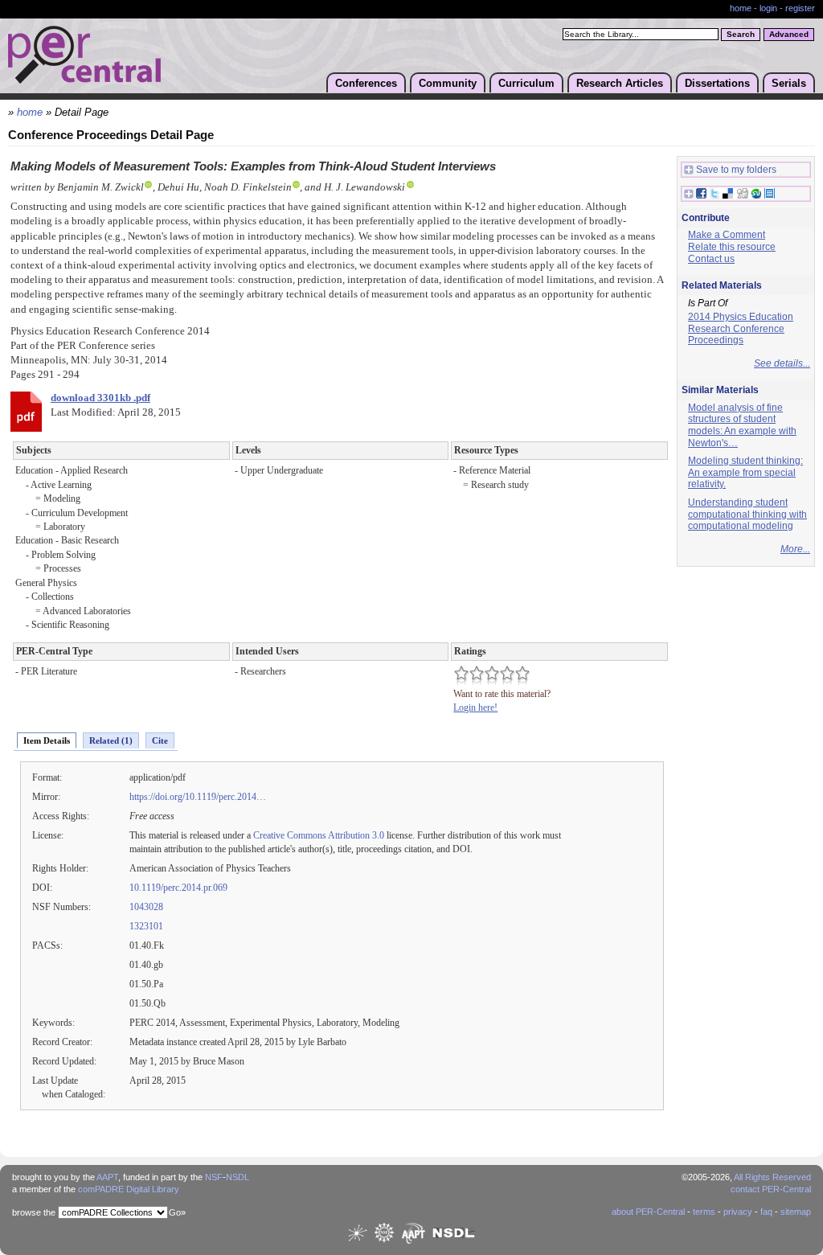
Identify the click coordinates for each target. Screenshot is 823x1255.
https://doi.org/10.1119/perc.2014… (197, 796)
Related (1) (111, 740)
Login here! (475, 707)
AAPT (107, 1177)
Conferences (366, 83)
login (768, 8)
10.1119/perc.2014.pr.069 (178, 887)
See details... (782, 363)
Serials (789, 83)
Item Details (46, 740)
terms (704, 1211)
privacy (737, 1211)
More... (795, 549)
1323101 (146, 926)
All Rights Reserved (772, 1177)
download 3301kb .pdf (100, 398)
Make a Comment (726, 234)
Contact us (711, 259)
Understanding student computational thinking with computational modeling (747, 514)
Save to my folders (736, 169)
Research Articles (619, 83)
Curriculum (526, 83)
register (800, 8)
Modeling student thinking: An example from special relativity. (745, 472)
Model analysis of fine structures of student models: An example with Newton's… (742, 425)
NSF (214, 1177)
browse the (33, 1212)
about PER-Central (648, 1211)
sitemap (795, 1211)
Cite (160, 740)
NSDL (237, 1177)
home (740, 8)
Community (448, 83)
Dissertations (717, 83)
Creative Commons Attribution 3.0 (318, 835)
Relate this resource (732, 246)
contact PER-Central (771, 1189)
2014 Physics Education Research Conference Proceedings (740, 328)
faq (766, 1211)
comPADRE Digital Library (128, 1189)
